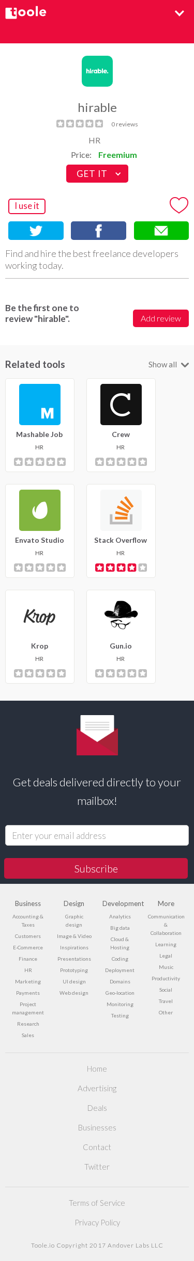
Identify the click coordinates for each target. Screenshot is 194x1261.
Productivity (166, 978)
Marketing (28, 981)
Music (166, 967)
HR (94, 140)
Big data (120, 928)
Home (97, 1068)
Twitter (97, 1166)
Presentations (74, 959)
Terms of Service (97, 1202)
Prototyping (74, 970)
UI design (74, 981)
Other (166, 1012)
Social (165, 990)
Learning (165, 944)
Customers (28, 936)
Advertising (97, 1088)
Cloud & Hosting (119, 943)
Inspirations (74, 947)
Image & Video (74, 936)
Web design (73, 993)
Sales (28, 1035)
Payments (28, 993)
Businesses (97, 1127)
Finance (28, 959)
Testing (120, 1015)
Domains (120, 981)
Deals (97, 1107)
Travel (166, 1001)
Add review (161, 318)
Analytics (120, 916)
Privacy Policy (97, 1222)
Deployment (120, 970)
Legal (165, 955)
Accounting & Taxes (27, 920)
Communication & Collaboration (166, 924)
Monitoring (120, 1004)
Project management (28, 1008)
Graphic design (74, 920)
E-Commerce (28, 947)
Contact (97, 1147)
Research (28, 1024)
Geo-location (120, 993)
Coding (120, 959)
